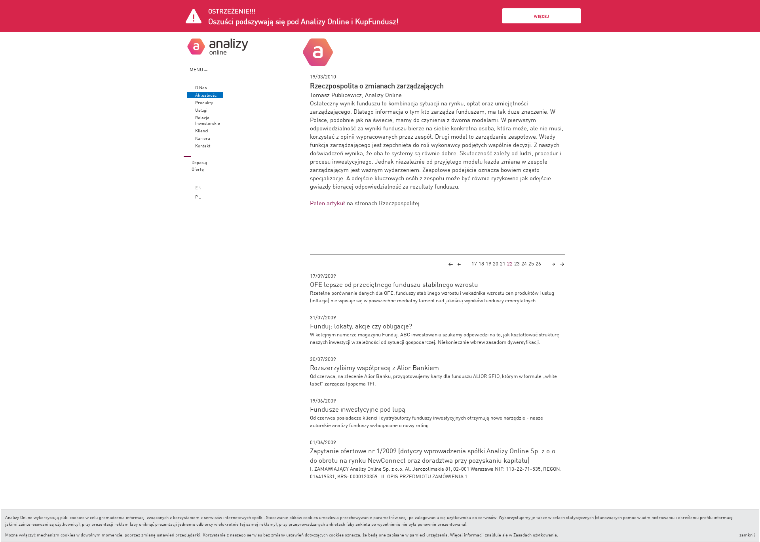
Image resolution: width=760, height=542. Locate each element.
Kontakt (203, 146)
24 (524, 263)
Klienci (201, 131)
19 (488, 263)
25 (531, 263)
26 (538, 263)
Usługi (201, 110)
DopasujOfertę (199, 165)
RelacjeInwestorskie (207, 120)
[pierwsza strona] (450, 263)
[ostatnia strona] (562, 263)
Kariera (202, 138)
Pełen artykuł (328, 202)
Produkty (204, 102)
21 (502, 263)
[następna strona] (553, 263)
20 (495, 263)
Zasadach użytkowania (535, 534)
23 (517, 263)
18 (481, 263)
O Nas (201, 87)
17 (474, 263)
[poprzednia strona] (459, 263)
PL (198, 196)
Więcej (541, 16)
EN (198, 187)
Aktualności (206, 95)
